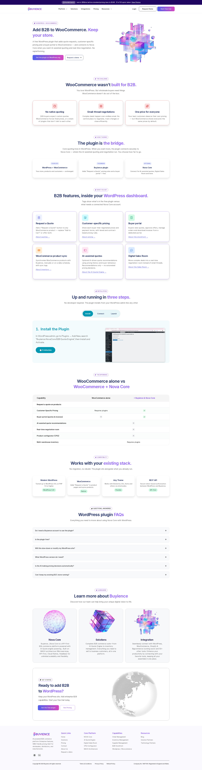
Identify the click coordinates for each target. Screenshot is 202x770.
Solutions (64, 740)
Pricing (63, 743)
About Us (64, 749)
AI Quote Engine (89, 740)
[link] (34, 9)
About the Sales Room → (138, 267)
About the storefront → (138, 237)
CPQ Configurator (90, 746)
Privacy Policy (99, 764)
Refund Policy (111, 764)
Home (63, 737)
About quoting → (43, 237)
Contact (64, 746)
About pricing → (88, 237)
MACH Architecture (91, 749)
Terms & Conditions (86, 764)
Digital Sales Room (90, 743)
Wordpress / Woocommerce (122, 749)
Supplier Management (120, 743)
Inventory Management (120, 740)
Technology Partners (148, 743)
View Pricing (136, 2)
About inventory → (43, 269)
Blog (142, 737)
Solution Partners (147, 740)
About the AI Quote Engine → (94, 272)
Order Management (119, 737)
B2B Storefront (117, 746)
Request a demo (66, 752)
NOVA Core (88, 737)
